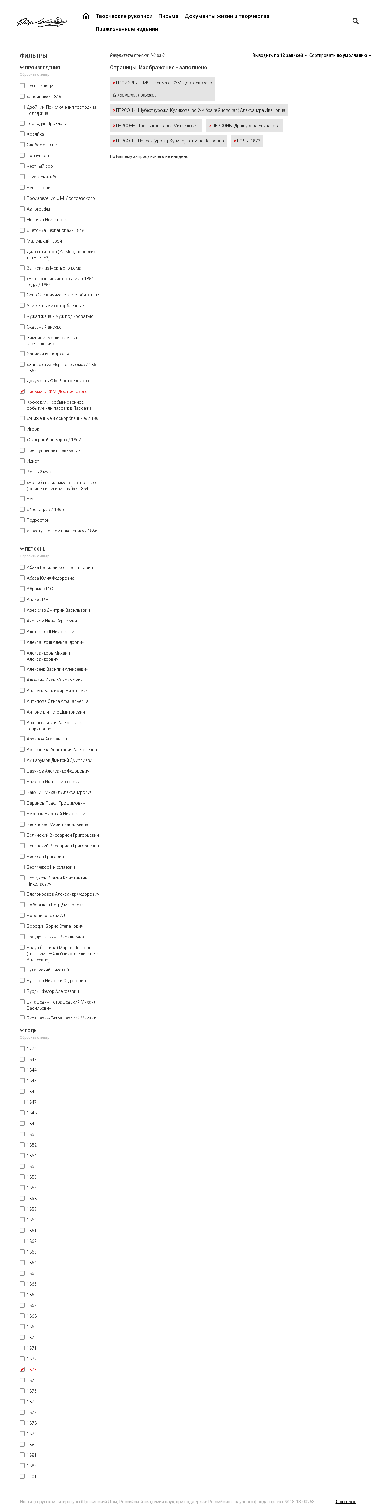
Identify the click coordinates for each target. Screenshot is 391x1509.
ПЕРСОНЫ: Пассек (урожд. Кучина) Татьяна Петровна (168, 140)
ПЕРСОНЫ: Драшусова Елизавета (244, 125)
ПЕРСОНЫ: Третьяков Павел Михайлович (156, 125)
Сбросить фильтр (34, 74)
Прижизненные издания (127, 29)
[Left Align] (355, 21)
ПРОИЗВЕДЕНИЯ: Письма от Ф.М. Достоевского (162, 88)
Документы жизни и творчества (227, 16)
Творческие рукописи (124, 16)
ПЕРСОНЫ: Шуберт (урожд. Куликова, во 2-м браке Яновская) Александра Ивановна (199, 110)
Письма (168, 16)
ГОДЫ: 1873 (247, 140)
